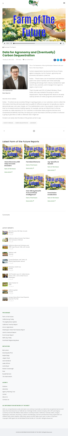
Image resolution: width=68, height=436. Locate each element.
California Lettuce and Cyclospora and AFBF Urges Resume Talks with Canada (19, 246)
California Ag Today (8, 319)
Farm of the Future (28, 59)
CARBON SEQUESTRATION (21, 123)
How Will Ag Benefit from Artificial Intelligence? (33, 193)
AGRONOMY (33, 123)
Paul (3, 371)
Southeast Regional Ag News (10, 340)
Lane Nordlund (6, 361)
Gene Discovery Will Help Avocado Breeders (12, 164)
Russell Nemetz (6, 374)
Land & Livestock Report (9, 332)
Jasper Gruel (6, 358)
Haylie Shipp (5, 355)
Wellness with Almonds (12, 253)
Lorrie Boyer (5, 366)
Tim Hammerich (7, 90)
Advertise (5, 389)
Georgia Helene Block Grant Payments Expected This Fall (19, 298)
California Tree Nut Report (9, 324)
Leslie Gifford (6, 363)
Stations (4, 386)
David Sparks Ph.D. (7, 353)
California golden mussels (13, 291)
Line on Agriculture (7, 327)
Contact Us (5, 399)
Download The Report (10, 47)
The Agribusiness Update (9, 322)
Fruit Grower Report (8, 335)
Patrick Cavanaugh (8, 368)
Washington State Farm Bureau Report (13, 330)
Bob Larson (5, 350)
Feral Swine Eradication (52, 194)
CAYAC (4, 394)
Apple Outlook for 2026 (13, 283)
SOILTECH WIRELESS (8, 123)
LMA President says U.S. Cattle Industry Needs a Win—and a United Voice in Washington (19, 275)
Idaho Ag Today (7, 338)
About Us (5, 397)
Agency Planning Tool (8, 392)
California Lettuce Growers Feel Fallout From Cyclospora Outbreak (19, 239)
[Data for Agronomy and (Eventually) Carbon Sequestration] (34, 24)
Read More (7, 172)
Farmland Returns (33, 162)
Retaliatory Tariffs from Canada (15, 267)
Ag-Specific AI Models (53, 163)
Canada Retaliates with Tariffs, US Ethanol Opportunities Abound (18, 260)
